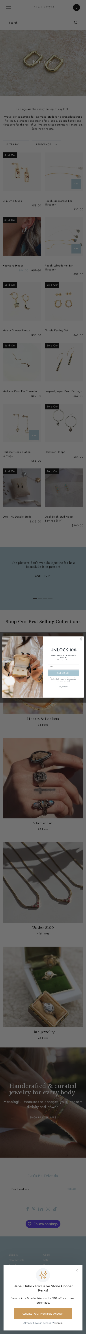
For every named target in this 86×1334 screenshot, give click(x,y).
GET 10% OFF (63, 673)
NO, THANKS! (63, 687)
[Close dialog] (81, 639)
